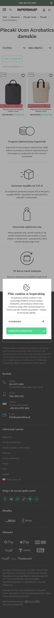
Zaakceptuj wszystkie (20, 331)
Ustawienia (15, 321)
